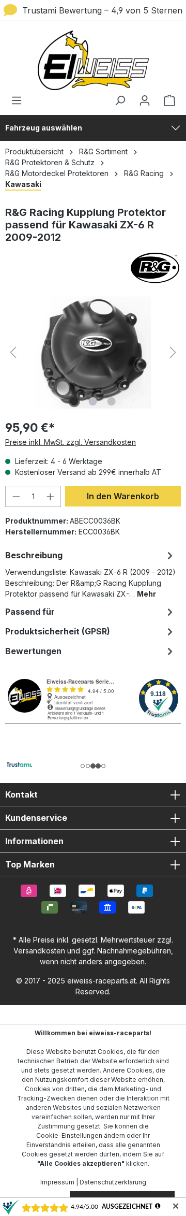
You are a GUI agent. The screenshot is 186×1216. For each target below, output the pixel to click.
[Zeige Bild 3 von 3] (111, 401)
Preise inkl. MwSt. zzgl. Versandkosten (70, 442)
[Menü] (19, 100)
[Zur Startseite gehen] (93, 60)
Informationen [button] (34, 841)
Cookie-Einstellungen (69, 1135)
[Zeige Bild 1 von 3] (74, 401)
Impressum (57, 1182)
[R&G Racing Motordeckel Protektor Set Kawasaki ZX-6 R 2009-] (93, 352)
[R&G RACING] (93, 268)
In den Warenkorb (123, 496)
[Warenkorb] (166, 100)
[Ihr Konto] (144, 100)
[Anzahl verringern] (16, 496)
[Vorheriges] (13, 352)
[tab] (90, 573)
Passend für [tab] (30, 611)
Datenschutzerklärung (113, 1182)
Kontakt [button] (21, 794)
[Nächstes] (173, 352)
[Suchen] (119, 100)
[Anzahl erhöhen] (50, 496)
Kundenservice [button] (36, 818)
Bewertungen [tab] (33, 651)
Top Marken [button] (30, 864)
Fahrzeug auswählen (43, 127)
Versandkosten (39, 950)
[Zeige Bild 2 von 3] (93, 401)
